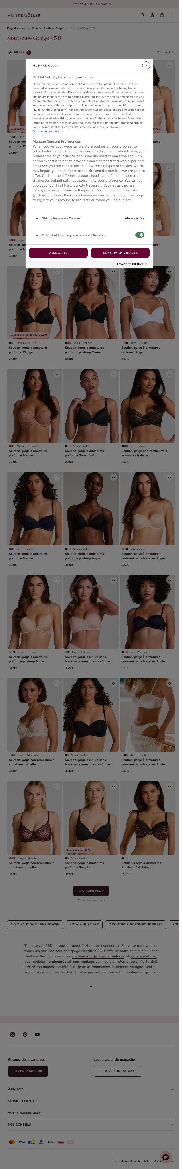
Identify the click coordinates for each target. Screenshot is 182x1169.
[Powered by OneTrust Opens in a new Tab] (134, 264)
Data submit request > (47, 132)
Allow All (58, 253)
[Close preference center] (146, 65)
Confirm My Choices (120, 253)
